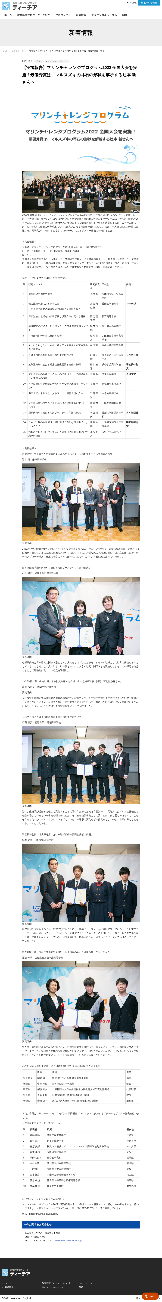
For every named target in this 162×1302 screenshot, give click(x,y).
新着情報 (81, 15)
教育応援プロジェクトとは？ (33, 15)
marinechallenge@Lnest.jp (68, 1240)
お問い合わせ (150, 2)
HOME (133, 2)
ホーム (8, 15)
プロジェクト (63, 15)
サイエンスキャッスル (104, 15)
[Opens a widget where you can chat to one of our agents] (150, 1296)
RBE (125, 15)
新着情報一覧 (17, 51)
